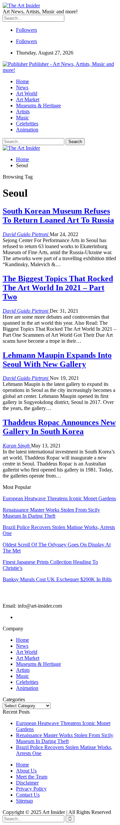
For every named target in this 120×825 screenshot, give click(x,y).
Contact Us (28, 795)
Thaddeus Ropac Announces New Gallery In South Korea (59, 427)
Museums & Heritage (38, 105)
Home (22, 81)
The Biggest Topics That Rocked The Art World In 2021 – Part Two (58, 287)
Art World (26, 93)
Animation (27, 129)
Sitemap (24, 801)
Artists (23, 111)
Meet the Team (31, 777)
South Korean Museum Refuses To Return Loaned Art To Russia (58, 215)
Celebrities (27, 123)
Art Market (27, 99)
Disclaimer (27, 783)
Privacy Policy (31, 789)
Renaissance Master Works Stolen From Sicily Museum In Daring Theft (64, 738)
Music (22, 117)
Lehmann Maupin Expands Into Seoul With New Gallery (57, 360)
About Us (26, 771)
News (22, 87)
